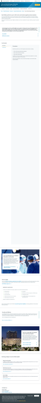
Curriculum (7, 8)
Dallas (23, 11)
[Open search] (39, 1)
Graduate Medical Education (17, 11)
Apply (11, 8)
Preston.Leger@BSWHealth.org (7, 392)
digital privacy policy (22, 400)
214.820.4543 (6, 391)
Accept (36, 395)
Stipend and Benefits (23, 8)
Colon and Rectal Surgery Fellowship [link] (30, 11)
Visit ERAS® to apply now (6, 283)
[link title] (1, 1)
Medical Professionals (6, 11)
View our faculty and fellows (6, 320)
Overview (3, 8)
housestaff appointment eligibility (20, 303)
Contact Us (30, 8)
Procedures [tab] (3, 45)
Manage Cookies (30, 395)
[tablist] (6, 144)
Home (2, 11)
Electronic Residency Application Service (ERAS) (13, 281)
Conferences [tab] (4, 47)
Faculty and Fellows (16, 8)
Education (11, 11)
